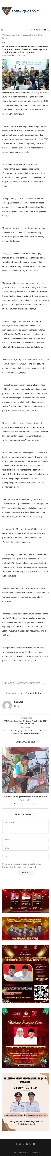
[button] (4, 775)
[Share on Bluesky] (41, 693)
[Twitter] (34, 29)
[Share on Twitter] (28, 693)
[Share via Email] (43, 693)
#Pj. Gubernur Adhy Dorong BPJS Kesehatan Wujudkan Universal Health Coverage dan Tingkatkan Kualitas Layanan (24, 683)
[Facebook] (31, 29)
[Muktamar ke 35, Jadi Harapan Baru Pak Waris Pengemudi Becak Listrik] (25, 770)
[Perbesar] (45, 892)
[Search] (48, 29)
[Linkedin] (42, 29)
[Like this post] (23, 693)
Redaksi (11, 55)
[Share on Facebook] (26, 693)
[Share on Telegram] (36, 693)
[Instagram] (37, 29)
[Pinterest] (39, 29)
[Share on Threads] (38, 693)
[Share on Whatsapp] (33, 693)
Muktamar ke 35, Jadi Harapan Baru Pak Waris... (25, 796)
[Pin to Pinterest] (31, 693)
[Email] (45, 29)
